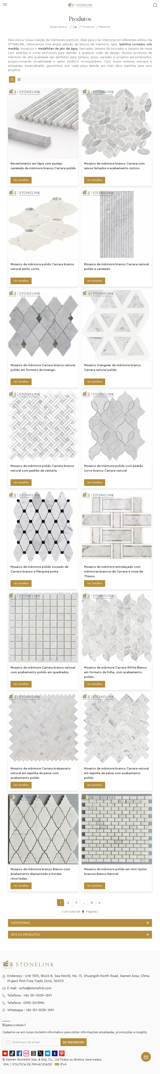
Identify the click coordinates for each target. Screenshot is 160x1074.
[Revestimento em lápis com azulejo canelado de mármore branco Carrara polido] (43, 123)
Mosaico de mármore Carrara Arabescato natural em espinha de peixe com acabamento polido (41, 773)
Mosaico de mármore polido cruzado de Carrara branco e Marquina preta (39, 569)
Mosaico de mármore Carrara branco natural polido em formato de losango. (43, 367)
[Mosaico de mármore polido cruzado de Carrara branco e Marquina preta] (43, 527)
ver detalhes (21, 180)
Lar (75, 27)
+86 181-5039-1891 (37, 995)
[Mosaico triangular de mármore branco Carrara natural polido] (117, 325)
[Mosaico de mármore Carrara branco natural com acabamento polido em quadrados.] (43, 627)
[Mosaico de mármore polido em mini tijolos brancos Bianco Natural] (117, 829)
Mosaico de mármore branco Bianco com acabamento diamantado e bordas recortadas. (40, 874)
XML (6, 1064)
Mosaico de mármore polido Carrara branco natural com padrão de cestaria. (42, 468)
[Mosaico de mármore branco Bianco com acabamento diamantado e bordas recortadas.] (43, 829)
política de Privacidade (32, 1064)
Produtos (88, 27)
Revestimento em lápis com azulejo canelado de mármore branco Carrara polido (43, 166)
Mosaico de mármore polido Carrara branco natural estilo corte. (42, 267)
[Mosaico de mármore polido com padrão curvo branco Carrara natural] (117, 426)
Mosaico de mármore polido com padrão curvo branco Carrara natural (113, 468)
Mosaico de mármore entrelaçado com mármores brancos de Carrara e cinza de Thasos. (113, 571)
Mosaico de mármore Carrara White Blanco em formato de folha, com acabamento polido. (115, 672)
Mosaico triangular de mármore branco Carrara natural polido (112, 367)
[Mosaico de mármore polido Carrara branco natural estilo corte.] (43, 224)
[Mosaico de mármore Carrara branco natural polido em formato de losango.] (43, 325)
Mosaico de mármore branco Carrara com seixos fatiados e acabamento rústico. (114, 166)
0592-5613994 (33, 1003)
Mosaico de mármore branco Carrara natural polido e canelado (116, 267)
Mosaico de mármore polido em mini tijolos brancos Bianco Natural (115, 871)
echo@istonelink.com (35, 988)
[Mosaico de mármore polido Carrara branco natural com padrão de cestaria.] (43, 426)
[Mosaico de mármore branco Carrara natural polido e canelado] (117, 224)
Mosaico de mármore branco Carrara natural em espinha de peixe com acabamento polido (116, 773)
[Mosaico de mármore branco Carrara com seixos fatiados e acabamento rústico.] (117, 123)
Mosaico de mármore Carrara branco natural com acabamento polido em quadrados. (43, 670)
